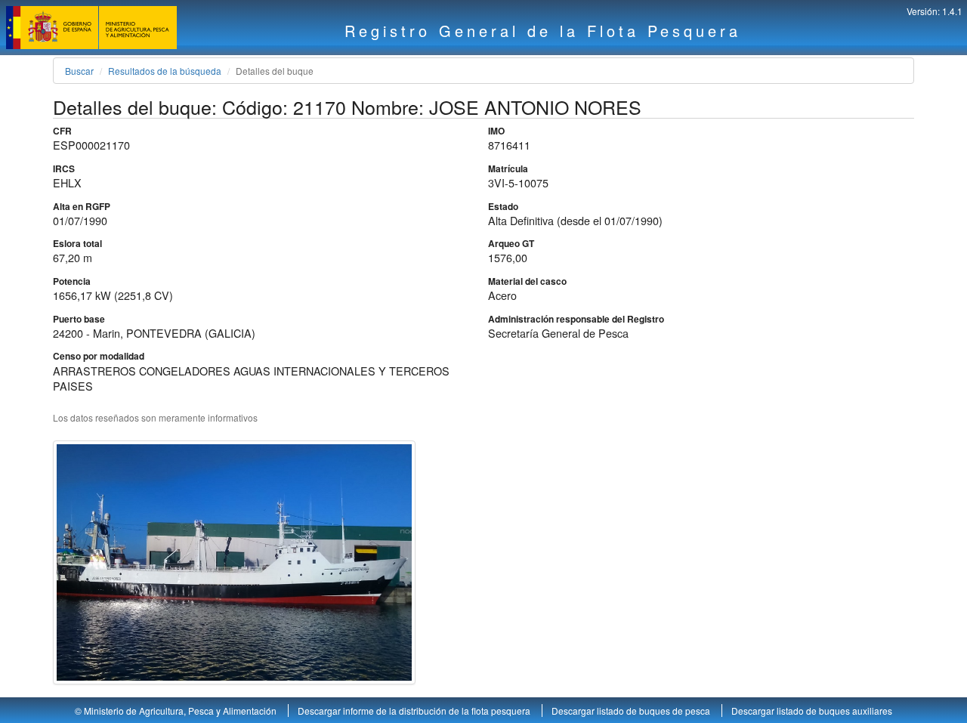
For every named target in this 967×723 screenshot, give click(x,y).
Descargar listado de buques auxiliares (811, 710)
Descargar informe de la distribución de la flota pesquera (415, 710)
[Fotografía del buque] (234, 562)
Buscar (79, 70)
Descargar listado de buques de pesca (631, 710)
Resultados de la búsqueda (164, 70)
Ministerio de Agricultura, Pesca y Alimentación (180, 710)
